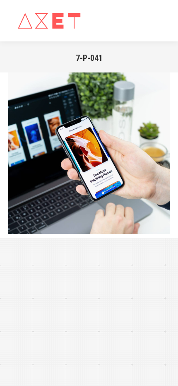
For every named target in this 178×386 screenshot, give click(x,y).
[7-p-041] (89, 153)
